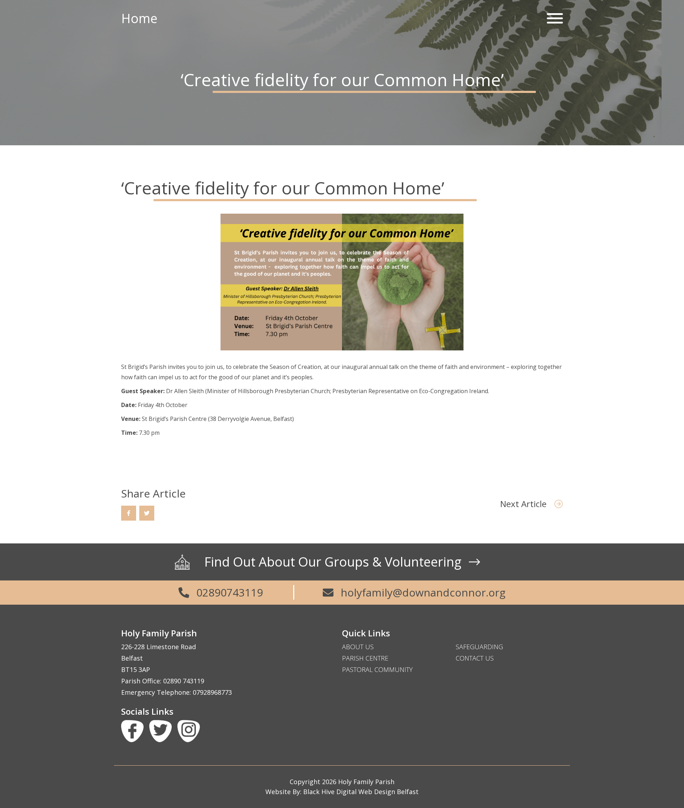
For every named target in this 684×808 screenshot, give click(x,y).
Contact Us (475, 658)
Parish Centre (365, 658)
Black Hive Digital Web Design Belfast (361, 791)
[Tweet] (146, 513)
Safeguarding (479, 646)
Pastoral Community (377, 669)
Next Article (524, 504)
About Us (358, 646)
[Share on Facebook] (128, 513)
